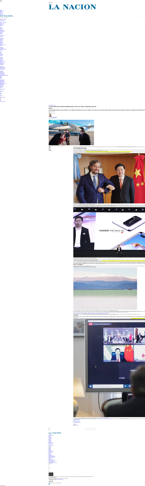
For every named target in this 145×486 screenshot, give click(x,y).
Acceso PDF (1, 70)
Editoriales (1, 47)
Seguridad (1, 39)
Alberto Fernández (77, 421)
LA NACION (50, 105)
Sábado (1, 76)
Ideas (1, 77)
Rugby (1, 52)
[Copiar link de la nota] (49, 149)
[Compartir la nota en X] (50, 150)
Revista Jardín (2, 84)
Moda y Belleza (2, 63)
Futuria (1, 27)
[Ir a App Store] (51, 475)
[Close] (49, 427)
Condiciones (58, 479)
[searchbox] (72, 17)
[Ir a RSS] (49, 471)
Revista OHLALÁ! (2, 79)
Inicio (1, 10)
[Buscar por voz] (144, 17)
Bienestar (1, 42)
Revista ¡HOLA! (2, 80)
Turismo (1, 58)
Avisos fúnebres (2, 72)
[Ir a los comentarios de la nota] (50, 146)
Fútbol (1, 51)
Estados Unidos (2, 35)
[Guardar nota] (49, 146)
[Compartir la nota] (49, 147)
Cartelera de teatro (2, 68)
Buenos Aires (2, 38)
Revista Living (2, 82)
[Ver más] (73, 423)
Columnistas (2, 48)
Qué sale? (1, 66)
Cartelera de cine (2, 67)
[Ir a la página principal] (72, 9)
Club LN (2, 13)
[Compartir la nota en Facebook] (49, 150)
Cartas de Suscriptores (3, 49)
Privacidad (61, 479)
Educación (1, 40)
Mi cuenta (2, 14)
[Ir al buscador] (49, 3)
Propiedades (2, 30)
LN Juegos (1, 57)
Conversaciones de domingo (4, 75)
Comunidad (1, 41)
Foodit (2, 12)
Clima (1, 22)
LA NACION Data (2, 23)
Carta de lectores (2, 74)
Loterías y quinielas (2, 61)
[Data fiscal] (49, 484)
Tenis (0, 53)
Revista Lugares (2, 81)
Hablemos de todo (2, 44)
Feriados (1, 60)
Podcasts (1, 62)
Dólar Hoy (1, 28)
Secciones (2, 11)
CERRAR (1, 0)
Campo (1, 29)
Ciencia (1, 43)
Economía (53, 105)
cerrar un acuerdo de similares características (105, 418)
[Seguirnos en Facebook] (49, 464)
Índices (1, 32)
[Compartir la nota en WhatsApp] (50, 147)
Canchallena (1, 54)
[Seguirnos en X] (49, 466)
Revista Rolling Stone (3, 83)
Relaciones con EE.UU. (77, 422)
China (74, 420)
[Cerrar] (12, 16)
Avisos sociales (2, 73)
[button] (72, 58)
